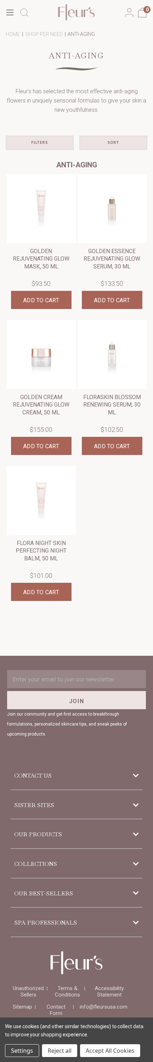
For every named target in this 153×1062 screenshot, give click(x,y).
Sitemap (22, 1007)
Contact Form (56, 1010)
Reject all (60, 1051)
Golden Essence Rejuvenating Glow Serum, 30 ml (112, 259)
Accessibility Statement (109, 991)
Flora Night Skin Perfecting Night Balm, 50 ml (41, 551)
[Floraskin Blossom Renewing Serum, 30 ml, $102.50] (112, 354)
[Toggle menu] (10, 12)
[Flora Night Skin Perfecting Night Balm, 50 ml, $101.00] (41, 500)
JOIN (76, 701)
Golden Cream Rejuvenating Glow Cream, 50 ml (41, 405)
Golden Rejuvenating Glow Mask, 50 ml (41, 259)
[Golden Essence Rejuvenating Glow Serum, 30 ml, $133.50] (112, 208)
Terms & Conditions (67, 991)
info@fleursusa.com (103, 1007)
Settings (22, 1051)
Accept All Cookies (110, 1051)
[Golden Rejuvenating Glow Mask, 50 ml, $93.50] (41, 208)
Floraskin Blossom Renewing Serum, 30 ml (112, 405)
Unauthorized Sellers (28, 991)
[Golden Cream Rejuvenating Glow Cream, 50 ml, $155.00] (41, 354)
